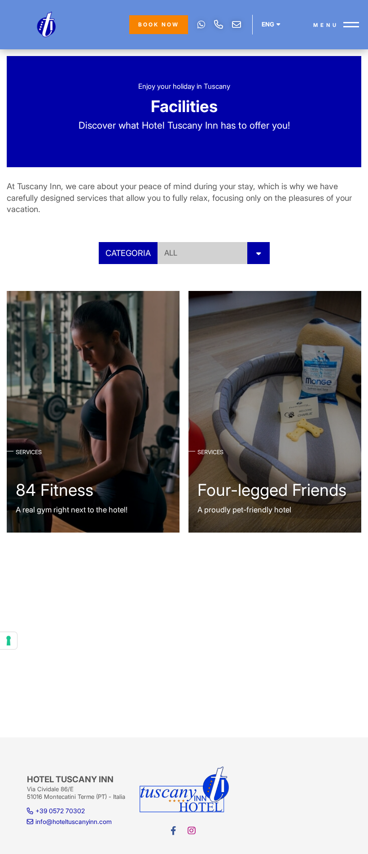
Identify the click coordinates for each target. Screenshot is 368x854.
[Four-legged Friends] (274, 411)
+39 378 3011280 (201, 24)
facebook (174, 830)
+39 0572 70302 (218, 24)
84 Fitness (54, 490)
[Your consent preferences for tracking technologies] (8, 640)
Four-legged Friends (271, 490)
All (170, 252)
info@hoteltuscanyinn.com (236, 24)
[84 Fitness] (93, 411)
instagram (192, 830)
